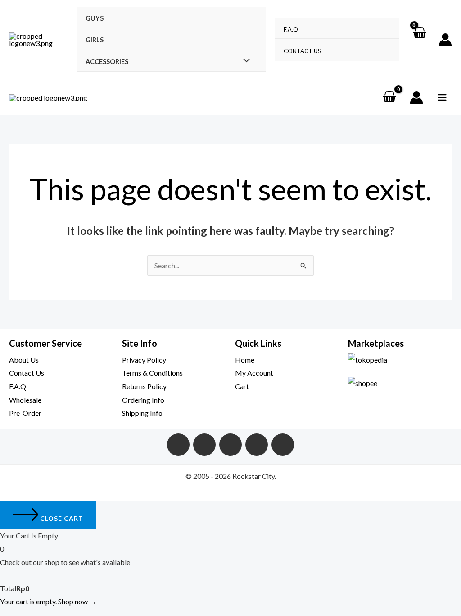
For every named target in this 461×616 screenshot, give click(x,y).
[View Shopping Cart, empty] (418, 40)
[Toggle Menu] (244, 61)
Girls (95, 40)
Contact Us (302, 51)
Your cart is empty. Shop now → (48, 601)
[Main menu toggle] (442, 97)
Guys (95, 18)
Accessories (107, 61)
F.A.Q (291, 29)
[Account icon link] (445, 39)
